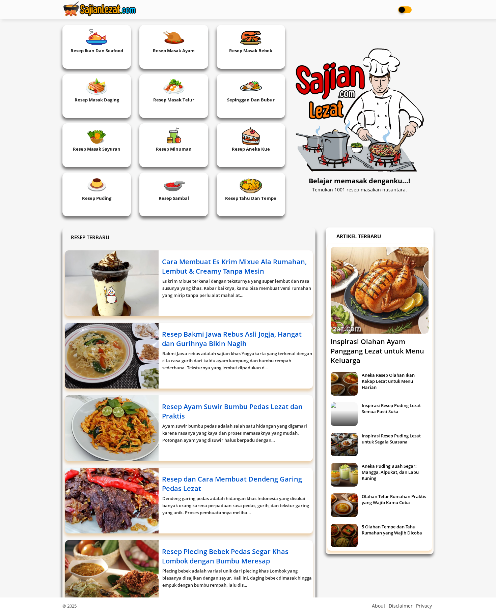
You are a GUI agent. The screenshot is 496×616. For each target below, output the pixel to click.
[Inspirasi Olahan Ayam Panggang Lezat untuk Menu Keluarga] (380, 290)
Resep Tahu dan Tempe (250, 198)
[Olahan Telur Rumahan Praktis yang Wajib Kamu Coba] (344, 505)
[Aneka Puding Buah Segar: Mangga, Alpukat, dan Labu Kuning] (344, 475)
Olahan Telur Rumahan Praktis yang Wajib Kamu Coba (394, 499)
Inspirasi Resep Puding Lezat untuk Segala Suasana (391, 439)
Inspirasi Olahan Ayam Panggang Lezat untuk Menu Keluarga (377, 351)
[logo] (99, 9)
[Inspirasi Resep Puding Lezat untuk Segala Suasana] (344, 444)
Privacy (424, 606)
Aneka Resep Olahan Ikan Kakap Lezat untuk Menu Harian (388, 381)
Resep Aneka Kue (251, 149)
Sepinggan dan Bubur (251, 100)
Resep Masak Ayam (174, 51)
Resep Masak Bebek (250, 51)
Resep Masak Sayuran (96, 149)
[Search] (427, 9)
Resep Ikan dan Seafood (97, 51)
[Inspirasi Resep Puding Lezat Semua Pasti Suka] (344, 414)
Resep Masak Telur (173, 100)
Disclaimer (401, 606)
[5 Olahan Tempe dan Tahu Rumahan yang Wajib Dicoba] (344, 535)
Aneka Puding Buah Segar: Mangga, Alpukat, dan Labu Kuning (390, 472)
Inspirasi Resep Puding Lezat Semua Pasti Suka (391, 408)
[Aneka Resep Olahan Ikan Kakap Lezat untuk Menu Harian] (344, 384)
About (378, 606)
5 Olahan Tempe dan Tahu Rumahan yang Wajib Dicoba (392, 530)
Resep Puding (96, 198)
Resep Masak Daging (97, 100)
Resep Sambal (174, 198)
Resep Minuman (174, 149)
